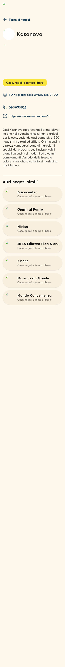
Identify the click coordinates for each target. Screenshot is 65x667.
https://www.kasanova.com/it (29, 116)
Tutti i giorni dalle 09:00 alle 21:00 (33, 94)
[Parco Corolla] (19, 6)
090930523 (17, 107)
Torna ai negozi (19, 19)
